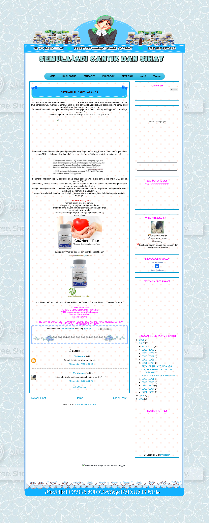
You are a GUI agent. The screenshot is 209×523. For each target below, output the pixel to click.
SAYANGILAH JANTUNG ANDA (156, 366)
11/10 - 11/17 (148, 346)
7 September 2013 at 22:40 (81, 364)
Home (79, 398)
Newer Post (38, 398)
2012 (141, 395)
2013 (141, 343)
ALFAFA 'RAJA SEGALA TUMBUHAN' (159, 375)
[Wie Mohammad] (157, 267)
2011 (141, 399)
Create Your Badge (157, 270)
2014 (141, 340)
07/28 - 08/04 (148, 389)
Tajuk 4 (156, 76)
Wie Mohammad (157, 263)
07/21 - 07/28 (148, 392)
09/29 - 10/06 (148, 350)
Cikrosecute (79, 356)
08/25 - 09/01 (148, 379)
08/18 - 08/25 (148, 382)
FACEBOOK (108, 76)
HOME (52, 76)
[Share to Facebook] (107, 329)
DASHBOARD (69, 76)
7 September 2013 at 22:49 (81, 381)
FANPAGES (89, 76)
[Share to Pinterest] (110, 329)
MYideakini (165, 455)
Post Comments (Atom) (85, 404)
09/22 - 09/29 (148, 353)
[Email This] (99, 329)
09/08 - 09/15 (148, 360)
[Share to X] (105, 329)
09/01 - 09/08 (148, 363)
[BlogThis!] (102, 329)
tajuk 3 (143, 76)
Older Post (120, 398)
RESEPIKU (127, 76)
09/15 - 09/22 (148, 356)
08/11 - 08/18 (148, 385)
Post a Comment (79, 387)
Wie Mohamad (79, 373)
